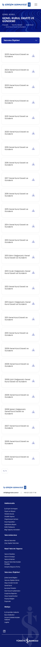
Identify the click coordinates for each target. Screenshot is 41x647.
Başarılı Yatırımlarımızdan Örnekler (12, 563)
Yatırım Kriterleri (9, 559)
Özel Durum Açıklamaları (12, 591)
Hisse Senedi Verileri (11, 596)
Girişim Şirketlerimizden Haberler (12, 618)
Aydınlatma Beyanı (10, 524)
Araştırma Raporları (10, 593)
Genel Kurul (29, 25)
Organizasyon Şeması (11, 519)
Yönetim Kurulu (9, 514)
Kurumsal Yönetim (10, 588)
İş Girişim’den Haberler (11, 612)
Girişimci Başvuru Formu (12, 567)
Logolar (6, 622)
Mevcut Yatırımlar (10, 540)
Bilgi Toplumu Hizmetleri (12, 530)
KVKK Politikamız (9, 527)
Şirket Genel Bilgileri (10, 578)
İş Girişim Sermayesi (11, 509)
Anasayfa (5, 25)
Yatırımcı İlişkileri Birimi (11, 580)
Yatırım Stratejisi (9, 557)
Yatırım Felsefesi (9, 554)
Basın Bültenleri (9, 615)
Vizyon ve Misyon (9, 511)
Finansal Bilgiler (9, 599)
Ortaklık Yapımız (9, 516)
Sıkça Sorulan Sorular (11, 583)
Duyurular (7, 601)
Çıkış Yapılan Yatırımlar (11, 543)
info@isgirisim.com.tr (11, 493)
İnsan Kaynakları (9, 522)
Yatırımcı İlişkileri (17, 25)
